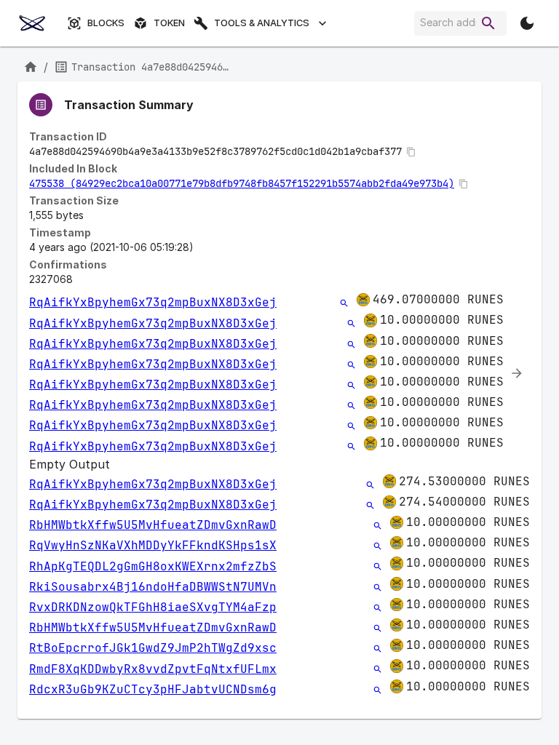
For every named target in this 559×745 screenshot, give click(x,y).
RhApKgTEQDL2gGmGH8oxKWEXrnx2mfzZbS (153, 566)
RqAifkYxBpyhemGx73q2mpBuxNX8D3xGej (153, 302)
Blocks (105, 22)
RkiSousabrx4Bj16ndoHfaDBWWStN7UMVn (153, 586)
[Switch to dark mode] (527, 23)
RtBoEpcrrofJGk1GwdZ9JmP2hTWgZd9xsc (153, 648)
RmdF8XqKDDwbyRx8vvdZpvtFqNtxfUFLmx (153, 669)
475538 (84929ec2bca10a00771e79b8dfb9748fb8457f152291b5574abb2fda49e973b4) (241, 183)
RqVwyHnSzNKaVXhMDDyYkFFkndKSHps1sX (153, 545)
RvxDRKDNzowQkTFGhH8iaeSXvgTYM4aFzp (153, 607)
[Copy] (411, 152)
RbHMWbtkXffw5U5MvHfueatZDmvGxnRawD (153, 525)
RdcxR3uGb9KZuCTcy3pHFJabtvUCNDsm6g (153, 689)
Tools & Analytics (261, 22)
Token (169, 22)
